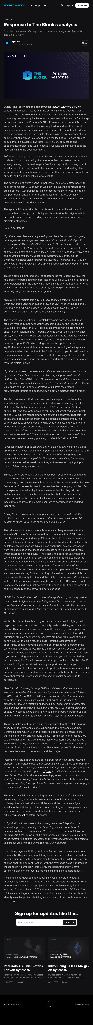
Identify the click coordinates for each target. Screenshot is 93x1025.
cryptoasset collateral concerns (29, 815)
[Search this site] (62, 5)
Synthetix (17, 41)
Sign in (69, 5)
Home (49, 1006)
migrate (47, 771)
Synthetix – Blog (10, 1004)
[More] (45, 5)
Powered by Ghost (82, 1004)
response (8, 19)
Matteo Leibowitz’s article (66, 106)
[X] (48, 1002)
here (6, 217)
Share (84, 43)
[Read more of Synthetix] (7, 43)
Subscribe (82, 5)
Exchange (35, 5)
